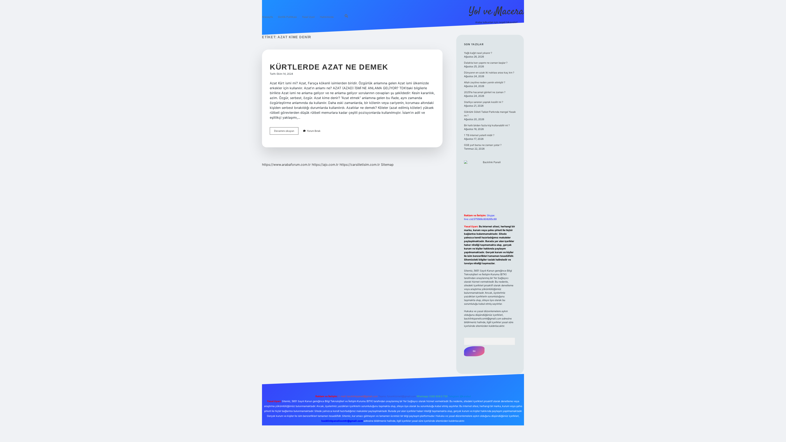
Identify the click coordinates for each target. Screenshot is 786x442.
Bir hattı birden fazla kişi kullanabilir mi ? (487, 125)
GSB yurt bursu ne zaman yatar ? (482, 145)
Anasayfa (267, 16)
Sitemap (387, 164)
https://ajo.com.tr (325, 164)
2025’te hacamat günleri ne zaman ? (484, 92)
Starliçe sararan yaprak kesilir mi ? (483, 102)
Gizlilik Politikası (287, 16)
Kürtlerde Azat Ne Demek (329, 67)
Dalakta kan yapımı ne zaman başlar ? (485, 62)
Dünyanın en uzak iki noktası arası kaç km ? (489, 72)
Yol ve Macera (496, 11)
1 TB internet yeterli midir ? (479, 135)
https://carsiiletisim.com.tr (360, 164)
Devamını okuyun (286, 132)
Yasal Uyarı (308, 16)
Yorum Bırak (314, 130)
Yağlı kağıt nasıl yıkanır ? (478, 52)
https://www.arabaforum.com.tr (286, 164)
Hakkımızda (327, 16)
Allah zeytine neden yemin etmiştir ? (484, 82)
